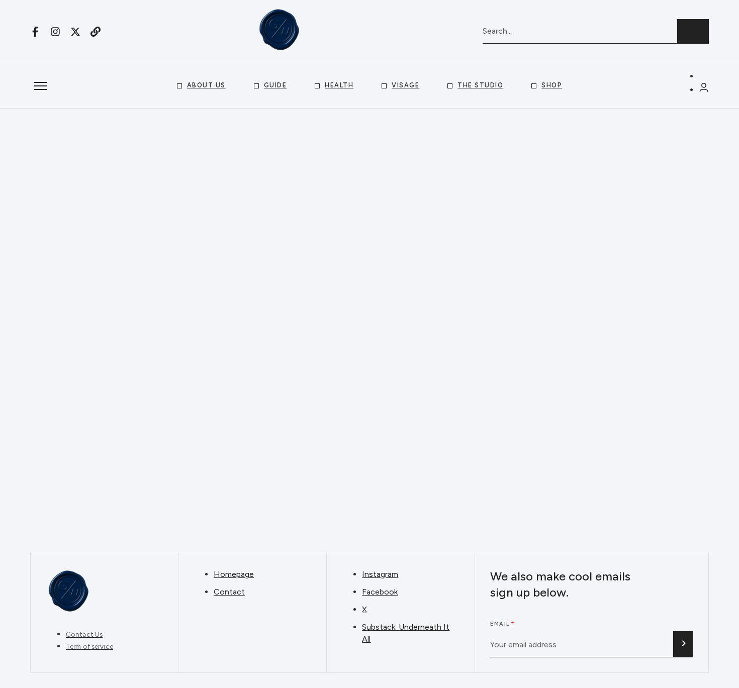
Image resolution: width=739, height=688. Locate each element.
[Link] (95, 32)
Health (339, 85)
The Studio (480, 85)
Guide (275, 85)
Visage (405, 85)
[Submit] (683, 644)
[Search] (693, 31)
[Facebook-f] (35, 32)
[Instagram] (55, 32)
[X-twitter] (75, 32)
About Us (206, 85)
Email (500, 624)
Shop (551, 85)
